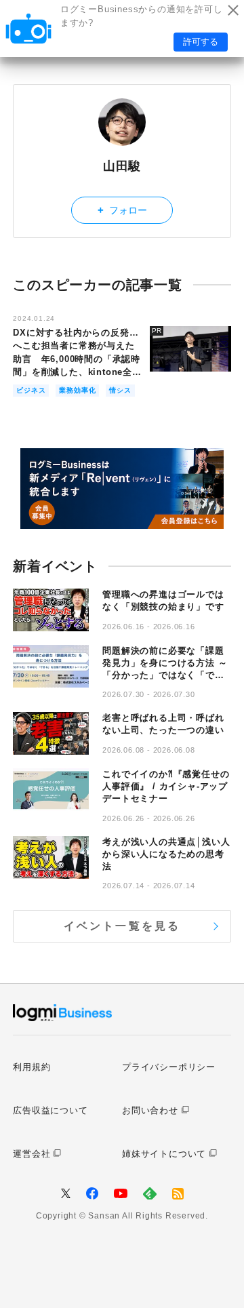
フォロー (122, 210)
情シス (120, 390)
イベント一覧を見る (122, 926)
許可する (200, 42)
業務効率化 (77, 390)
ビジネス (30, 390)
